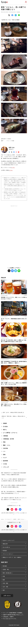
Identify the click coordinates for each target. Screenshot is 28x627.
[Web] (9, 151)
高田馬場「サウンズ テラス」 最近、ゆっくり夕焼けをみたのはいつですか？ (14, 298)
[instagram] (16, 151)
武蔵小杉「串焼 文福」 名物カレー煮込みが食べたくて (13, 417)
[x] (12, 151)
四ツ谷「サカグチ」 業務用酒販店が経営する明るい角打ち (14, 319)
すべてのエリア (8, 519)
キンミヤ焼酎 (11, 140)
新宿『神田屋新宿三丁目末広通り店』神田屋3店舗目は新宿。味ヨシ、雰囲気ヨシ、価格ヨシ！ (14, 362)
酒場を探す (5, 543)
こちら (13, 167)
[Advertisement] (14, 220)
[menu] (26, 2)
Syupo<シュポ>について (8, 540)
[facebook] (14, 151)
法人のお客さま (6, 547)
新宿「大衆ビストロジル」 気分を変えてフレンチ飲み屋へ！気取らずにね (14, 404)
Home (2, 519)
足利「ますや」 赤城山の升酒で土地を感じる (13, 412)
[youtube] (18, 151)
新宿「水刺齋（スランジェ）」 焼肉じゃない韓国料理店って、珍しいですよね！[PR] (14, 383)
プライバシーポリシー (8, 554)
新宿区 (18, 12)
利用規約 (5, 550)
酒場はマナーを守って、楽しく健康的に (12, 557)
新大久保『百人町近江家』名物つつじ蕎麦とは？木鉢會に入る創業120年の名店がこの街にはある (13, 340)
